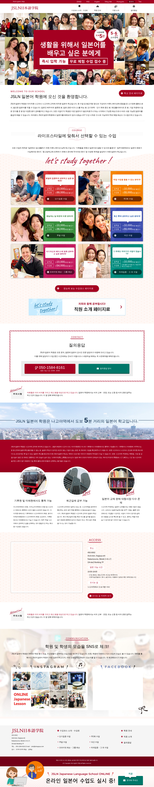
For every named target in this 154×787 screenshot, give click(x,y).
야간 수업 (128, 235)
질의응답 (134, 10)
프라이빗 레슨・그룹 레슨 (61, 272)
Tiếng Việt (108, 2)
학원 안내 (97, 10)
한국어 (131, 2)
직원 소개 (115, 10)
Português (120, 2)
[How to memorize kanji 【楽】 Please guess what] (40, 681)
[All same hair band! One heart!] (22, 681)
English (97, 2)
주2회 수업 (128, 199)
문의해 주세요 (132, 778)
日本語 (79, 2)
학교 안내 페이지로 (133, 93)
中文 (88, 2)
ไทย (140, 2)
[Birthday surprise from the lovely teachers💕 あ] (77, 699)
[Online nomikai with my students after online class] (77, 681)
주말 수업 (61, 235)
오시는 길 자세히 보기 (101, 596)
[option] (77, 49)
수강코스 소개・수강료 (79, 10)
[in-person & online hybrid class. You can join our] (58, 681)
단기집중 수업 (61, 199)
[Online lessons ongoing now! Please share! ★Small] (22, 699)
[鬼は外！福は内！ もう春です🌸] (58, 699)
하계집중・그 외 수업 (128, 272)
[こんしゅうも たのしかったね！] (40, 699)
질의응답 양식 (105, 368)
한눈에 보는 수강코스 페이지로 (78, 288)
